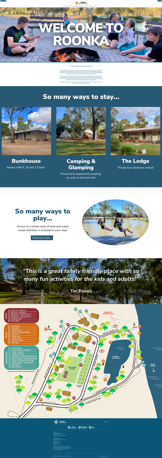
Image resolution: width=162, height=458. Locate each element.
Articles (90, 6)
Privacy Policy (61, 456)
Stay (69, 6)
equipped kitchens (85, 77)
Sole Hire (86, 6)
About (66, 6)
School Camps (80, 6)
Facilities (75, 6)
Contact (95, 6)
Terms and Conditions (67, 456)
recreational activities (72, 77)
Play (72, 6)
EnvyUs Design (106, 456)
